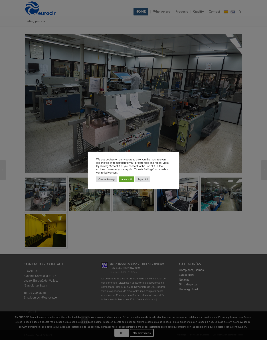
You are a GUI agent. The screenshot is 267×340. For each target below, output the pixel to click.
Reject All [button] (142, 179)
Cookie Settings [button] (106, 179)
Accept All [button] (126, 179)
